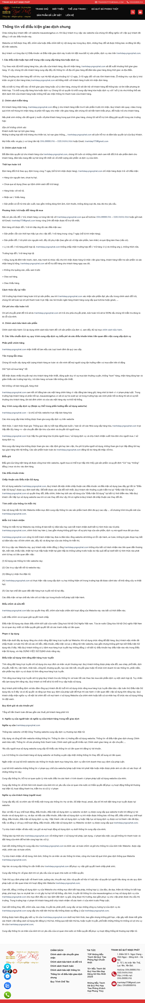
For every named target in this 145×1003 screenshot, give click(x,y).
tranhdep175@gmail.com (96, 141)
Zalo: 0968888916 (126, 985)
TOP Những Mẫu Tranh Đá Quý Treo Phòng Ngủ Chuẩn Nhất (96, 958)
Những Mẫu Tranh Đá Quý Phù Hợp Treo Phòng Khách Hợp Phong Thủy (96, 987)
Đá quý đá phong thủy (104, 8)
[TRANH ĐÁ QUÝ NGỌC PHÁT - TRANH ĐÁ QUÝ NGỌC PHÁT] (16, 12)
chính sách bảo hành (112, 329)
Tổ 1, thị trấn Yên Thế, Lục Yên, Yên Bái (129, 964)
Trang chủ (41, 8)
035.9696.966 (65, 141)
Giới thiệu (58, 8)
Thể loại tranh (77, 8)
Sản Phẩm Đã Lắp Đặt (49, 15)
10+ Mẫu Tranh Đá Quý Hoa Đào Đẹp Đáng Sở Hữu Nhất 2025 (96, 972)
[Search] (133, 12)
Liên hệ (70, 15)
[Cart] (140, 12)
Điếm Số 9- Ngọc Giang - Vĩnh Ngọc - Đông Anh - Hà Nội (130, 957)
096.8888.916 (47, 141)
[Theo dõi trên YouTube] (15, 971)
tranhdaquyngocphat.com (128, 53)
